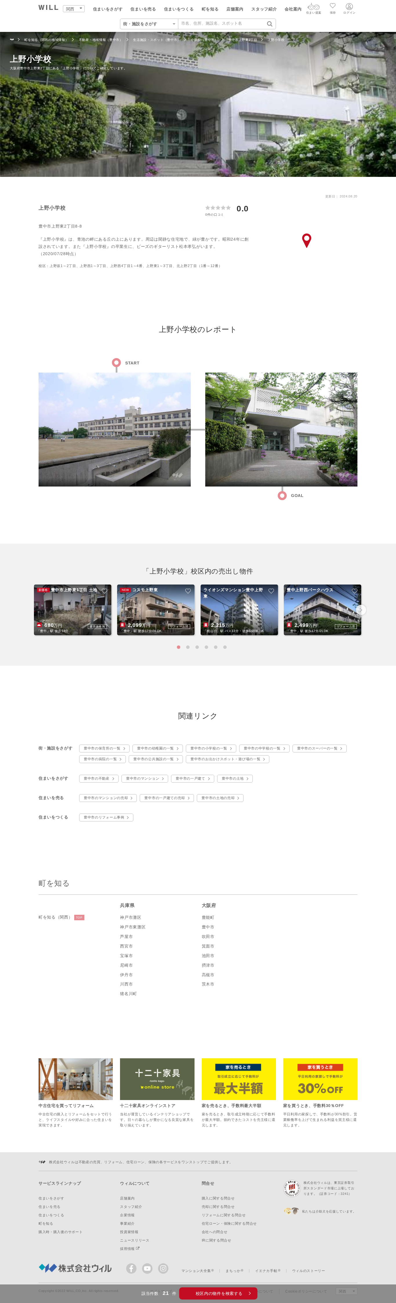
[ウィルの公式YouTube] (148, 1269)
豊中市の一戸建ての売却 (164, 798)
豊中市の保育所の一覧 (102, 748)
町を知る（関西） (61, 917)
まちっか (233, 1271)
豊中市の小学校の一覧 (208, 748)
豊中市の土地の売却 (218, 798)
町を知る (210, 9)
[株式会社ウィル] (12, 40)
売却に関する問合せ (218, 1207)
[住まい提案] (314, 8)
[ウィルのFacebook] (132, 1269)
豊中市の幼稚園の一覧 (155, 748)
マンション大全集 (196, 1271)
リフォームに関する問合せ (224, 1215)
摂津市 (208, 965)
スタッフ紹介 (264, 9)
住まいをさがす (108, 9)
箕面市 (208, 946)
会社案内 (293, 9)
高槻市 (208, 974)
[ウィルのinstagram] (163, 1268)
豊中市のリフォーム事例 (104, 817)
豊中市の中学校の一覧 (262, 748)
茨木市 (208, 984)
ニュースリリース (135, 1240)
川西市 (126, 984)
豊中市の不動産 (97, 778)
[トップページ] (49, 8)
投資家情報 (129, 1232)
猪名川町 (128, 993)
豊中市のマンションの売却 (106, 798)
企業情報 (127, 1215)
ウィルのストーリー (308, 1271)
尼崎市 (126, 965)
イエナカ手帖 (266, 1271)
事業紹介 (127, 1224)
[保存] (333, 6)
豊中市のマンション (142, 778)
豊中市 (208, 927)
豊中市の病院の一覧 (100, 759)
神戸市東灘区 (133, 927)
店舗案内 (235, 9)
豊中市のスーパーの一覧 (317, 748)
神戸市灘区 (130, 917)
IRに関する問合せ (216, 1240)
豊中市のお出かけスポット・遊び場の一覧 (225, 759)
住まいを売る (143, 9)
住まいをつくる (179, 9)
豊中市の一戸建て (190, 778)
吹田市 (208, 936)
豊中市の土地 (233, 778)
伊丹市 (126, 974)
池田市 (208, 955)
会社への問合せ (215, 1232)
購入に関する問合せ (218, 1198)
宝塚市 (126, 955)
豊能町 (208, 917)
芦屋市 (126, 936)
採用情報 (128, 1249)
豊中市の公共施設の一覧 (153, 759)
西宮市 (126, 946)
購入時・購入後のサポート (61, 1232)
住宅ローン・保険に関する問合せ (229, 1224)
